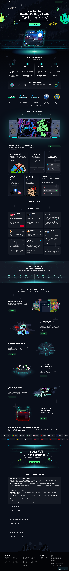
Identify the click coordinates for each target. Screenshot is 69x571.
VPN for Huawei (33, 562)
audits (24, 75)
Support (6, 559)
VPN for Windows (26, 557)
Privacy (46, 557)
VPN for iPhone (25, 564)
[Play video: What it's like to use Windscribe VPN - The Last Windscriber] (34, 128)
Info (40, 561)
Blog (45, 559)
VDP (45, 558)
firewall (40, 488)
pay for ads (11, 72)
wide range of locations (17, 486)
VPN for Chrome (25, 559)
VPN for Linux (33, 558)
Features (33, 1)
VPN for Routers (33, 564)
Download (48, 1)
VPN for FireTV (33, 559)
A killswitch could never (50, 415)
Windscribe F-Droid (26, 565)
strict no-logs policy (51, 483)
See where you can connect (19, 430)
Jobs (41, 559)
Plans (37, 1)
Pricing (6, 558)
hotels (50, 157)
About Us (41, 557)
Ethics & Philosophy (16, 562)
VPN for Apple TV (34, 561)
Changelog (15, 557)
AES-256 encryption (24, 488)
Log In (52, 1)
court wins (30, 75)
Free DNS (6, 562)
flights (56, 156)
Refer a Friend (15, 561)
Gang (45, 561)
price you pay (54, 72)
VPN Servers (7, 564)
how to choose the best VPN (33, 481)
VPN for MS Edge (26, 562)
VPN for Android (33, 557)
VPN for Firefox (25, 561)
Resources (42, 1)
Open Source (7, 561)
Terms (41, 558)
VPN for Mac (25, 558)
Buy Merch (15, 558)
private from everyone (41, 75)
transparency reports (27, 73)
